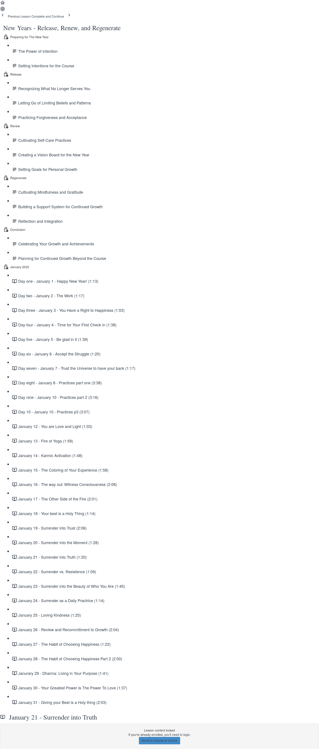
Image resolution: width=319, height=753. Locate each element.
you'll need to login (177, 734)
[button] (2, 4)
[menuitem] (2, 10)
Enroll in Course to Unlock (159, 740)
